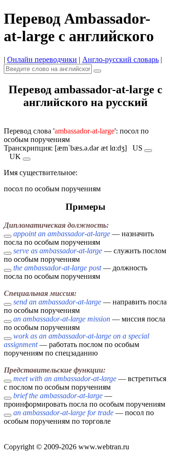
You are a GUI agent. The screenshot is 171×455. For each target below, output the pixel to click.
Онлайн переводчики (42, 59)
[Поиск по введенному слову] (97, 71)
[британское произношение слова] (26, 159)
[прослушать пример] (7, 236)
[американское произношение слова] (148, 150)
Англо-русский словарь (120, 59)
